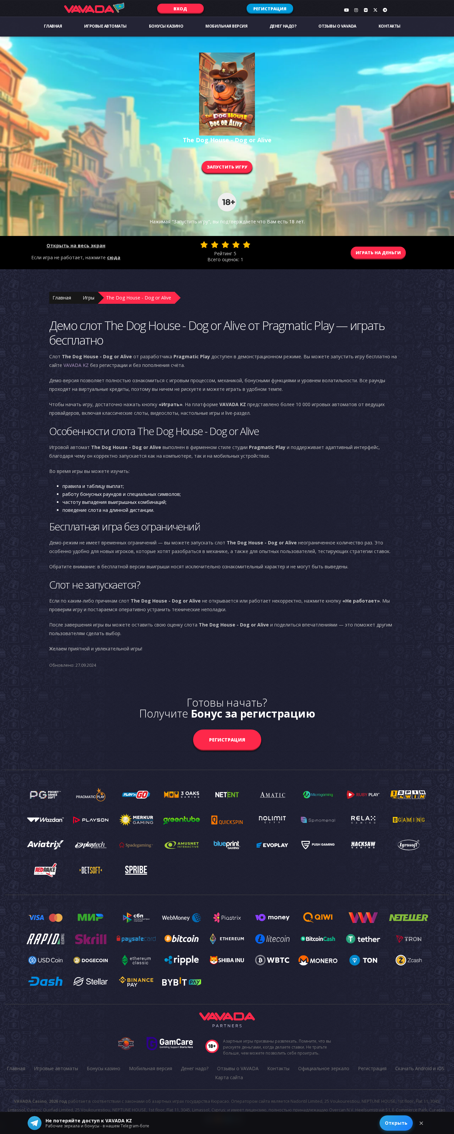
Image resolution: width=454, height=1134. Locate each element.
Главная (53, 26)
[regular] (225, 244)
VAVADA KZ (76, 365)
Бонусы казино (166, 26)
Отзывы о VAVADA (337, 26)
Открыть (396, 1123)
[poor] (214, 244)
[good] (236, 244)
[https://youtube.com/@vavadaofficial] (346, 10)
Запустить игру (227, 167)
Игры (88, 297)
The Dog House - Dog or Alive (138, 297)
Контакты (389, 26)
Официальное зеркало (323, 1068)
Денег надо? (283, 26)
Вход (180, 9)
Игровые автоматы (105, 26)
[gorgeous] (246, 244)
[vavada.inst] (356, 10)
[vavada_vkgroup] (365, 10)
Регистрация (269, 9)
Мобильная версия (226, 26)
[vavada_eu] (375, 10)
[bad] (204, 244)
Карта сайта (229, 1077)
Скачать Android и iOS (419, 1068)
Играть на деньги (378, 253)
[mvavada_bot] (385, 10)
